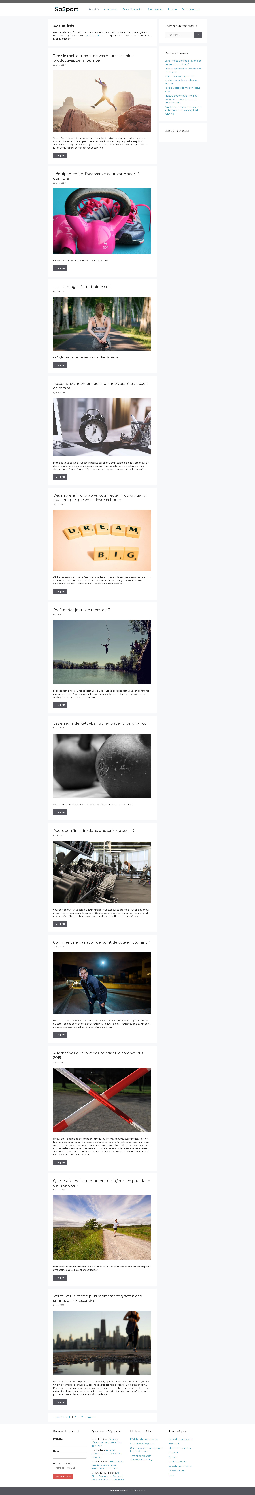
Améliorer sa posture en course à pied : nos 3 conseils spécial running (183, 110)
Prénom (58, 1438)
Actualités (94, 9)
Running (172, 9)
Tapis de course (178, 1461)
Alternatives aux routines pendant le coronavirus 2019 (98, 1055)
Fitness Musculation (132, 9)
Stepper (173, 1457)
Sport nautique (155, 9)
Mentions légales (118, 1490)
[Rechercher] (198, 35)
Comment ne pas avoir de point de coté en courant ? (101, 942)
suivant (90, 1417)
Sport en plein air (190, 9)
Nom (56, 1451)
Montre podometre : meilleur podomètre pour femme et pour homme (181, 99)
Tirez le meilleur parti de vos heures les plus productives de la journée (93, 58)
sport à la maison (93, 35)
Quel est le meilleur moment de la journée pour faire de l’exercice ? (101, 1183)
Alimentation (110, 9)
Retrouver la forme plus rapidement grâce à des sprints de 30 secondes (97, 1298)
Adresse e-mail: (62, 1463)
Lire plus (60, 155)
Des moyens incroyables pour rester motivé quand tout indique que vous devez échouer (99, 497)
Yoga (171, 1475)
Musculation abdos (180, 1448)
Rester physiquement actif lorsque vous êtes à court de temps (101, 385)
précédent (60, 1417)
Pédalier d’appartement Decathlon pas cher (107, 1442)
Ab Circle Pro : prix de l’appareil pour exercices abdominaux (108, 1465)
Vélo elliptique (177, 1470)
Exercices (174, 1443)
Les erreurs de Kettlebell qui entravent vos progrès (99, 723)
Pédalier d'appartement (144, 1439)
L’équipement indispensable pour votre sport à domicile (96, 176)
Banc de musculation (181, 1439)
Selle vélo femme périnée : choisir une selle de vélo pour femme (181, 80)
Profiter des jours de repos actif (81, 610)
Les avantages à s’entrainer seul (82, 286)
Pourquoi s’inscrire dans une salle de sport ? (94, 830)
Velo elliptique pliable (142, 1443)
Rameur (173, 1452)
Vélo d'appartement (180, 1466)
